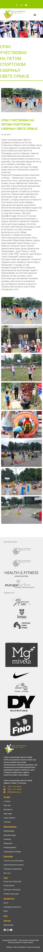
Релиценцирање (10, 847)
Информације (9, 831)
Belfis (6, 911)
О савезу (7, 801)
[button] (35, 15)
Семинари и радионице (13, 869)
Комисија (7, 839)
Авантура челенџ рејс (12, 890)
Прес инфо (8, 814)
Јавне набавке (9, 818)
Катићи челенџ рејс (11, 894)
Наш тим (7, 805)
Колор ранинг (9, 885)
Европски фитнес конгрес (14, 865)
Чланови (7, 822)
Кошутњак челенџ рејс (12, 881)
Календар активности (12, 907)
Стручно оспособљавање (14, 861)
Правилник (8, 843)
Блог (6, 916)
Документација (10, 835)
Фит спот (7, 873)
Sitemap (9, 947)
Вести (6, 903)
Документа (8, 809)
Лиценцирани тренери (12, 852)
